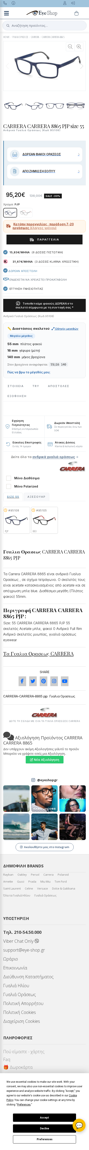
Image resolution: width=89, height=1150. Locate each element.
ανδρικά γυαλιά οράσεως (53, 457)
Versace (42, 888)
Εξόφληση (17, 396)
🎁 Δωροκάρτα (18, 1067)
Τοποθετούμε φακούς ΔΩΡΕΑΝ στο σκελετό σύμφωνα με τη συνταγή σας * (45, 305)
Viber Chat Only (19, 941)
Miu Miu (45, 881)
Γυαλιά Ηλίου (16, 986)
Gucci (20, 881)
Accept (44, 1117)
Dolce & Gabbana (63, 888)
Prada (32, 881)
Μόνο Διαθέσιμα (27, 478)
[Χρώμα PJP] (10, 212)
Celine (29, 888)
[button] (81, 66)
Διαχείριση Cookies (21, 1021)
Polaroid (63, 875)
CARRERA (35, 37)
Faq (6, 1059)
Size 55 (13, 496)
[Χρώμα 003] (26, 212)
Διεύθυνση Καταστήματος (28, 977)
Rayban (8, 875)
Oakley (22, 875)
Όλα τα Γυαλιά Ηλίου (16, 895)
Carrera (48, 875)
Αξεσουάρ (36, 496)
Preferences (44, 1139)
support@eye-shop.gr (24, 950)
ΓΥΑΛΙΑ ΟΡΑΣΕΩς (20, 37)
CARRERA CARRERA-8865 (53, 37)
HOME (6, 37)
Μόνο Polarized (26, 486)
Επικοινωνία (15, 968)
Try (35, 386)
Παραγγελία (47, 239)
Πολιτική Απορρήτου (23, 1003)
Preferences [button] (24, 1104)
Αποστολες (58, 386)
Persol (35, 875)
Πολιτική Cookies (19, 1012)
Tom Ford (61, 881)
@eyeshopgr (47, 780)
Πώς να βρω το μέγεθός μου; (28, 372)
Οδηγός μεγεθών (66, 328)
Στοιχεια (16, 386)
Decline (44, 1128)
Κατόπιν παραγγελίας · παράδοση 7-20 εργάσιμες (43, 226)
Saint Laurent (12, 888)
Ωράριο (10, 959)
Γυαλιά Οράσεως (45, 895)
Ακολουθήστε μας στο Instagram (46, 847)
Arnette (8, 881)
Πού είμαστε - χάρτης (23, 1051)
